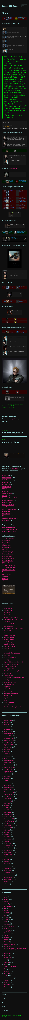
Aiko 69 (6, 680)
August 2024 (8, 774)
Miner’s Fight (8, 626)
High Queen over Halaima (12, 698)
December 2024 (9, 765)
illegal (6, 940)
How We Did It (6, 547)
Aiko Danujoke (8, 608)
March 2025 (8, 758)
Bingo (6, 910)
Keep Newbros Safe (8, 556)
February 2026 (8, 733)
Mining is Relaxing (7, 554)
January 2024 (8, 789)
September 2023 (9, 798)
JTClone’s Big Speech (8, 563)
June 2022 (7, 832)
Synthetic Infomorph (9, 518)
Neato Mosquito (9, 642)
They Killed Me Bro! (8, 538)
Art (5, 908)
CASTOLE (7, 913)
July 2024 (7, 776)
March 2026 (8, 731)
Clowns (6, 917)
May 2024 (7, 780)
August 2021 (8, 855)
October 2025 (8, 742)
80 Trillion (7, 612)
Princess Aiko (8, 404)
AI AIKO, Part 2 (8, 673)
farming (6, 924)
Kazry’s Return (8, 615)
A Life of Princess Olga (9, 531)
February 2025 (8, 760)
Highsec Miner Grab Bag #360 (13, 619)
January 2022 (8, 843)
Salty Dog (5, 549)
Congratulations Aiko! (8, 569)
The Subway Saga (7, 552)
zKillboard (5, 994)
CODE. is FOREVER (7, 561)
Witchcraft (7, 984)
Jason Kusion (6, 484)
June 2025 (7, 751)
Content (9, 405)
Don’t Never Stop (7, 572)
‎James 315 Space (10, 6)
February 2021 (8, 868)
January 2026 (8, 736)
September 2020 (9, 879)
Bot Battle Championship (12, 653)
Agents (6, 899)
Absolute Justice (9, 637)
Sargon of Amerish (10, 966)
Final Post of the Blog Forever (13, 671)
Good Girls (7, 933)
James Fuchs (6, 491)
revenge (6, 962)
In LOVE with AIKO (10, 682)
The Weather (8, 978)
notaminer (7, 957)
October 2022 (8, 823)
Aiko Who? (5, 1010)
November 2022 (9, 821)
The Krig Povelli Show (8, 565)
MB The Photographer (9, 509)
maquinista (6, 520)
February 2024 (8, 787)
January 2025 (8, 763)
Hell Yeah (5, 578)
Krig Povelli (7, 946)
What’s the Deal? (9, 702)
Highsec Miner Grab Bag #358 (13, 662)
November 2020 (9, 875)
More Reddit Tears (10, 657)
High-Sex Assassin (10, 646)
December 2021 (9, 846)
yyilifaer (4, 495)
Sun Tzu (6, 973)
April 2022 (7, 837)
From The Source (19, 405)
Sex (9, 407)
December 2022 (9, 819)
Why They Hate (6, 545)
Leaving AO (7, 621)
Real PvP (6, 700)
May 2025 (7, 754)
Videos (6, 982)
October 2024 (8, 769)
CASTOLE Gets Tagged (11, 664)
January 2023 (8, 816)
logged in (13, 419)
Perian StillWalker (8, 504)
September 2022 (9, 825)
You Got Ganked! (7, 540)
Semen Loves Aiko (10, 635)
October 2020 (8, 877)
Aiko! (3, 581)
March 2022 (8, 839)
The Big (6, 660)
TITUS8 (4, 489)
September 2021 (9, 852)
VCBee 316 (5, 475)
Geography (5, 407)
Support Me (7, 686)
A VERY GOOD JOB (9, 639)
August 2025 (8, 747)
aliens (6, 901)
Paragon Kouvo (7, 511)
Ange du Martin (7, 507)
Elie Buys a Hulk (9, 669)
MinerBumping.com (8, 527)
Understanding (9, 651)
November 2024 (9, 767)
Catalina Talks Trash (10, 666)
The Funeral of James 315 (9, 567)
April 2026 (7, 729)
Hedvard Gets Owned (10, 624)
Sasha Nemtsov (7, 480)
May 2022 (7, 834)
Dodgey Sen (6, 513)
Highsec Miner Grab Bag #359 (13, 628)
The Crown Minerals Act (10, 529)
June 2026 (7, 724)
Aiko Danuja (15, 469)
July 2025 (7, 749)
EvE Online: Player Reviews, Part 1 (14, 678)
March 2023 (7, 812)
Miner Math (8, 953)
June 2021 (7, 859)
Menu (24, 5)
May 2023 (7, 807)
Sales (5, 964)
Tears (5, 975)
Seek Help (5, 576)
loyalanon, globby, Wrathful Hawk (15, 948)
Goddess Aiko (8, 633)
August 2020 (8, 881)
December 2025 (9, 738)
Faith (12, 405)
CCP (5, 915)
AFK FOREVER (8, 691)
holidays (6, 937)
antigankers (8, 906)
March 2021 (7, 866)
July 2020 (7, 884)
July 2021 (7, 857)
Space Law (7, 971)
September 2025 (9, 745)
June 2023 (7, 805)
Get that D (7, 648)
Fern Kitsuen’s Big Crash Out (13, 707)
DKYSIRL (7, 704)
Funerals (6, 928)
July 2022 (7, 830)
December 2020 (9, 872)
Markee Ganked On (8, 558)
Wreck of (7, 987)
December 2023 (9, 792)
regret (6, 960)
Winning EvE (8, 610)
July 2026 (7, 722)
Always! (4, 405)
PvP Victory (7, 630)
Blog (3, 1006)
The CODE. (5, 998)
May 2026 (7, 727)
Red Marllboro (6, 478)
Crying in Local (8, 675)
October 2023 (8, 796)
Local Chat (7, 655)
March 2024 (8, 785)
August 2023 (8, 801)
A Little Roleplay (9, 644)
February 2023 (8, 814)
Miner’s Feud (8, 689)
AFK (5, 897)
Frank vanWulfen (7, 500)
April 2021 (7, 863)
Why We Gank (6, 543)
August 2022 (8, 828)
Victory (13, 407)
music (6, 955)
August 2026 (8, 720)
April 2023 (7, 810)
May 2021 (7, 861)
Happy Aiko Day (9, 684)
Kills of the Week (9, 944)
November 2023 (9, 794)
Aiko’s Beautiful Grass (11, 693)
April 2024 (7, 783)
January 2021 (8, 870)
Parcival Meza (6, 502)
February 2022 (8, 841)
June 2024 (7, 778)
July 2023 (7, 803)
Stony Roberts (6, 486)
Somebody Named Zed (9, 498)
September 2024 (9, 771)
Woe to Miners (6, 574)
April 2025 (7, 756)
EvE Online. (13, 168)
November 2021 (9, 848)
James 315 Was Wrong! (11, 617)
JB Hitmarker (6, 516)
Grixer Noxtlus (7, 493)
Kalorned (5, 482)
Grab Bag (7, 935)
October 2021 (8, 850)
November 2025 (9, 740)
